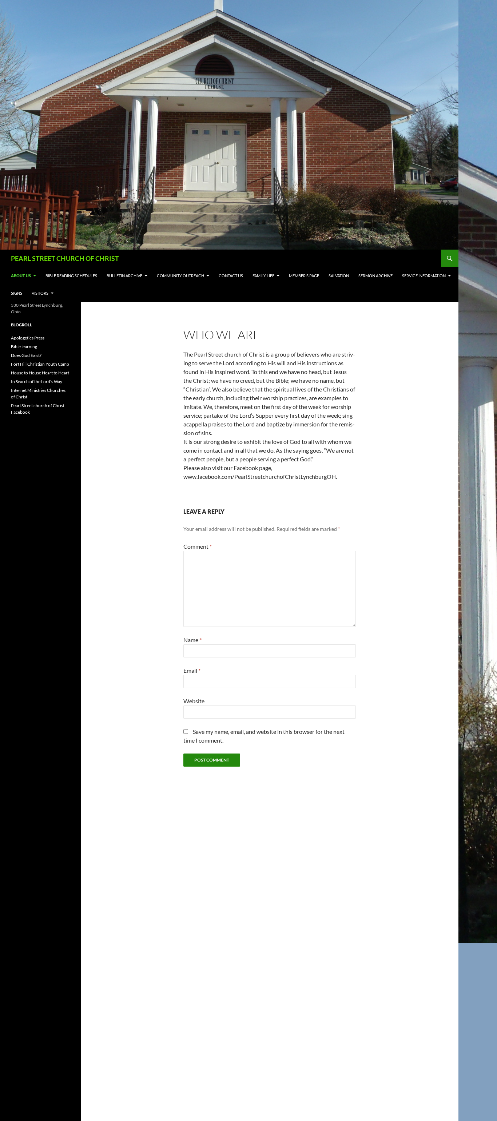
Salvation (339, 275)
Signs (16, 293)
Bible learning (24, 346)
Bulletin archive (124, 275)
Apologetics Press (27, 338)
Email (191, 670)
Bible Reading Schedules (71, 275)
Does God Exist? (26, 355)
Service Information (424, 275)
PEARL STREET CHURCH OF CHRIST (65, 258)
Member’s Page (304, 275)
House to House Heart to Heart (40, 372)
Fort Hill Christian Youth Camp (40, 364)
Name (192, 639)
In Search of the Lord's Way (36, 381)
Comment (197, 546)
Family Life (263, 275)
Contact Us (231, 275)
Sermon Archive (375, 275)
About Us (21, 275)
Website (193, 700)
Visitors (40, 293)
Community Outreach (180, 275)
